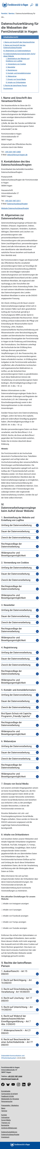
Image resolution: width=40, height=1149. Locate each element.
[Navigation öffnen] (37, 4)
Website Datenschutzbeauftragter (15, 208)
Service (11, 13)
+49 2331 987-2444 (15, 1076)
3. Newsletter (10, 67)
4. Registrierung (11, 70)
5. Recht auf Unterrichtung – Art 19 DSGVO (17, 1008)
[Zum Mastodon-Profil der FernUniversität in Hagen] (29, 1085)
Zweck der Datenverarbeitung (15, 537)
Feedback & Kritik (7, 1096)
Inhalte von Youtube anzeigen (15, 928)
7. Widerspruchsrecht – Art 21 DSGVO (16, 1031)
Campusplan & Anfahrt (9, 1094)
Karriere (4, 1115)
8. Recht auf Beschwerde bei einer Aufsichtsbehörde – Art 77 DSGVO (17, 1042)
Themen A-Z (5, 1123)
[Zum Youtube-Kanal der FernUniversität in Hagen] (13, 1085)
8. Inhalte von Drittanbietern (16, 82)
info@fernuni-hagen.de (9, 1079)
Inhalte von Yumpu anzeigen (14, 922)
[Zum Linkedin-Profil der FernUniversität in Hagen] (23, 1085)
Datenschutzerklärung (9, 1132)
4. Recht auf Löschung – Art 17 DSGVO (16, 999)
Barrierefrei (5, 1125)
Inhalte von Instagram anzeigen (16, 903)
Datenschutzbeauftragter (17, 204)
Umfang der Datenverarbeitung (16, 525)
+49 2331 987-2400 (13, 152)
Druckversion (8, 88)
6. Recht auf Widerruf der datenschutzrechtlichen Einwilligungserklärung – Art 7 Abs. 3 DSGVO (16, 1020)
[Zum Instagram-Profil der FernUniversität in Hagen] (18, 1085)
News (3, 1108)
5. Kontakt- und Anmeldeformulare (18, 73)
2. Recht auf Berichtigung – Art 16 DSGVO (16, 981)
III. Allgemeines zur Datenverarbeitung (17, 51)
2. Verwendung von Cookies (16, 64)
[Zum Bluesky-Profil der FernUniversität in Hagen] (8, 1085)
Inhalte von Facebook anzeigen (15, 916)
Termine (4, 1111)
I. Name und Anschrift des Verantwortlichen (19, 42)
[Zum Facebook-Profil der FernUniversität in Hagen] (3, 1085)
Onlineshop (5, 1117)
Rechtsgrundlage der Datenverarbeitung (11, 545)
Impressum (5, 1137)
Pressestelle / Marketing (10, 1105)
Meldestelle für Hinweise (10, 1099)
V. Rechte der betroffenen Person (15, 86)
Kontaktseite (5, 1091)
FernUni (4, 13)
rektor (9, 155)
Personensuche (6, 1101)
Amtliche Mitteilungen (9, 1128)
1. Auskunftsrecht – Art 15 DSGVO (14, 972)
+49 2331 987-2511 (13, 201)
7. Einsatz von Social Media (16, 79)
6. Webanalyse (11, 76)
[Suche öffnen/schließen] (32, 4)
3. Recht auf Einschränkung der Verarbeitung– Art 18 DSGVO (16, 990)
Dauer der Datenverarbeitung (15, 531)
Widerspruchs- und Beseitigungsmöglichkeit (13, 554)
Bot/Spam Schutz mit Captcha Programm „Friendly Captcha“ (16, 715)
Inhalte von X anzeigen (12, 910)
